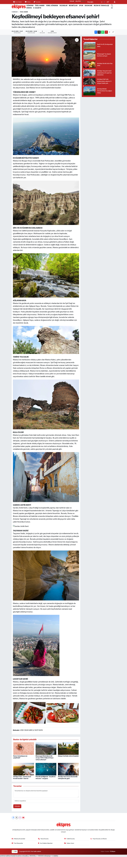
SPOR (81, 5)
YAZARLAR (63, 5)
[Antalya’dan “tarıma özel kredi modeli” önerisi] (23, 769)
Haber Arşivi (70, 843)
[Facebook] (13, 817)
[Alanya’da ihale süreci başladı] (68, 748)
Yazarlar (38, 2)
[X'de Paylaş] (99, 32)
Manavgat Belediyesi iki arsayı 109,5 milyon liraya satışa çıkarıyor (44, 757)
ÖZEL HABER (39, 5)
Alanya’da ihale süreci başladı (68, 756)
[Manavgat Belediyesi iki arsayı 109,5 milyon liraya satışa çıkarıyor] (46, 748)
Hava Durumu (45, 838)
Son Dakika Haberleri (46, 843)
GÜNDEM (29, 5)
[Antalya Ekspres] (19, 6)
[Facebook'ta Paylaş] (96, 32)
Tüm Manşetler (18, 843)
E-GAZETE (37, 8)
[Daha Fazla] (106, 32)
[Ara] (112, 5)
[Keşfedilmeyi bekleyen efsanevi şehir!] (46, 56)
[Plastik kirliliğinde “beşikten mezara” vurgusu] (46, 769)
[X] (16, 817)
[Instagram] (19, 817)
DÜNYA (29, 8)
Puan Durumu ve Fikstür (100, 838)
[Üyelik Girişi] (113, 2)
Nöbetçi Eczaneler (19, 838)
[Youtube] (23, 817)
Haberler (15, 12)
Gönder (17, 806)
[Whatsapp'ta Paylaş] (102, 32)
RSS (15, 851)
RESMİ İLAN (73, 5)
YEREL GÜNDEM (52, 5)
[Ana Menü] (112, 8)
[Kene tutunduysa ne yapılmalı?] (23, 748)
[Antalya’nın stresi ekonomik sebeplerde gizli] (68, 769)
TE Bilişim (112, 851)
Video (29, 2)
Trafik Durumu (70, 838)
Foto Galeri (18, 2)
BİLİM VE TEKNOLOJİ (101, 5)
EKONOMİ (88, 5)
